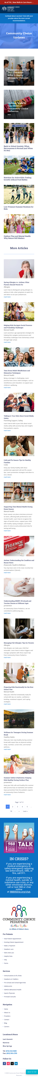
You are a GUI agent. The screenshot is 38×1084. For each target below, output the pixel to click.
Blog (5, 1023)
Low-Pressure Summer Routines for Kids (18, 208)
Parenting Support (10, 421)
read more (7, 297)
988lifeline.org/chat (20, 891)
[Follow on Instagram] (8, 1063)
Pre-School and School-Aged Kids (15, 983)
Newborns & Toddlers (11, 979)
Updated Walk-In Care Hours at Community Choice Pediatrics (18, 107)
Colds (6, 465)
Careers (6, 1026)
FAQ (5, 960)
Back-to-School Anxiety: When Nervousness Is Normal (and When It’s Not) (18, 148)
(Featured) (7, 565)
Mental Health (9, 330)
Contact (6, 1019)
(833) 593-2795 (11, 1053)
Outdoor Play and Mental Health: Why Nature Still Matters (17, 237)
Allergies (7, 287)
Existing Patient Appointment (13, 942)
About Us (7, 1012)
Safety (20, 421)
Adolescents (8, 986)
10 (11, 811)
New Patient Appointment (12, 939)
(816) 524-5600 (11, 1051)
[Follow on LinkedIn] (16, 1063)
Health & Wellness (19, 565)
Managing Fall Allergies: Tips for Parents (19, 643)
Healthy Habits (9, 737)
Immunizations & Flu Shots (13, 976)
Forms (6, 963)
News (9, 114)
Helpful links (8, 956)
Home (6, 1009)
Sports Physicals (9, 993)
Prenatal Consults (10, 997)
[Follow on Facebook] (4, 1063)
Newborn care (8, 949)
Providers (7, 1016)
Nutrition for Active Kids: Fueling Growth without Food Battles (17, 178)
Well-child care (9, 953)
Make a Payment (9, 946)
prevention (11, 81)
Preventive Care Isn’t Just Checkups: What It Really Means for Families (19, 73)
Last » (25, 811)
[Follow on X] (12, 1063)
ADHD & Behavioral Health (12, 990)
